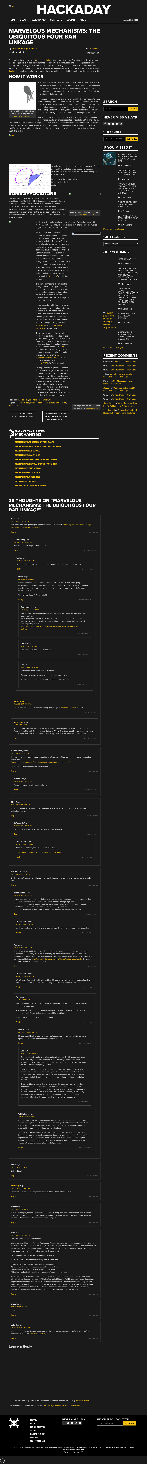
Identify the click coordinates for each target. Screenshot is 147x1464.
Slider (51, 400)
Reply (13, 532)
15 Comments (126, 309)
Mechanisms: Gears (25, 481)
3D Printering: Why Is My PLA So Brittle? (127, 315)
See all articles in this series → (32, 485)
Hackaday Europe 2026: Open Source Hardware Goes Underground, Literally (127, 188)
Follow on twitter (109, 123)
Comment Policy (82, 1401)
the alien (53, 276)
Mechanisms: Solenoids (27, 455)
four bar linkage (22, 403)
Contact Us (37, 1441)
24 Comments (126, 179)
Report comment (92, 532)
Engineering (34, 400)
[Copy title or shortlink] (23, 52)
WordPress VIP (78, 1452)
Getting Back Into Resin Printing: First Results (128, 218)
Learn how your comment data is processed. (62, 1406)
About (84, 20)
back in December (68, 708)
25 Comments (126, 225)
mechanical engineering (56, 403)
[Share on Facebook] (10, 52)
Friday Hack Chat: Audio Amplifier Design (22, 415)
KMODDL (63, 347)
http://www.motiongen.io (40, 1334)
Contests (56, 20)
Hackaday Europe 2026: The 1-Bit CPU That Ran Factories (127, 172)
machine (41, 403)
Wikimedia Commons (22, 116)
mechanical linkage (44, 60)
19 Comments (126, 343)
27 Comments (126, 322)
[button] (33, 135)
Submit (71, 20)
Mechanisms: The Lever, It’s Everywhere (36, 459)
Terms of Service (105, 1447)
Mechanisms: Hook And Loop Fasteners (36, 464)
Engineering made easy (85, 215)
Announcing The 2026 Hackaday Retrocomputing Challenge (126, 335)
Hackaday (74, 9)
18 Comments (126, 165)
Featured (44, 400)
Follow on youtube (113, 123)
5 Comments (125, 284)
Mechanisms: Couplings (27, 472)
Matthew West (92, 408)
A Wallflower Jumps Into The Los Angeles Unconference (56, 417)
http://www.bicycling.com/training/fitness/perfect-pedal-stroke (57, 959)
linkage (33, 403)
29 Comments (94, 48)
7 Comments (125, 197)
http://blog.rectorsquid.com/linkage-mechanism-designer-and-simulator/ (40, 762)
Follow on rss (117, 123)
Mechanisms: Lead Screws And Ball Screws (38, 446)
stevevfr (106, 388)
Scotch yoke (41, 325)
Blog (23, 20)
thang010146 (41, 363)
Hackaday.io (38, 20)
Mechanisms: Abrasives (27, 451)
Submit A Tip (37, 1434)
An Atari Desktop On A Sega (125, 361)
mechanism (13, 406)
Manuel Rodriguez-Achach (26, 48)
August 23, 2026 (130, 20)
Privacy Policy (93, 1447)
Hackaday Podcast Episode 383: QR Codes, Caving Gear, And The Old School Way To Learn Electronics (128, 274)
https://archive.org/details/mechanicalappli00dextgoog (38, 852)
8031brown (19, 722)
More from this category (113, 229)
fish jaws (12, 71)
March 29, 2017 (93, 53)
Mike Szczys (19, 701)
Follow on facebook (105, 123)
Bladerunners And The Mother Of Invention (127, 204)
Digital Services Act (119, 1447)
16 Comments (126, 263)
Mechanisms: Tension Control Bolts (34, 442)
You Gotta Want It (127, 259)
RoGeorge (15, 1185)
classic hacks (22, 400)
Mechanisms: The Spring (28, 468)
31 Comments (126, 211)
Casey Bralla (108, 403)
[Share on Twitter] (13, 52)
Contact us (121, 123)
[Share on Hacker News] (16, 52)
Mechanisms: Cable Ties (27, 477)
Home (12, 20)
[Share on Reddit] (20, 52)
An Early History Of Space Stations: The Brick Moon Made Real (128, 157)
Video (33, 1430)
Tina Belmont (109, 410)
